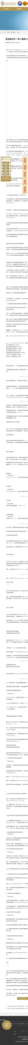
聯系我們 (5, 174)
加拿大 (6, 162)
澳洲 (6, 168)
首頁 (8, 32)
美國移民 (19, 9)
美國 (6, 165)
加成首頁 (6, 9)
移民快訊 (13, 32)
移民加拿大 (12, 1023)
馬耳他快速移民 (20, 1023)
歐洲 (6, 171)
